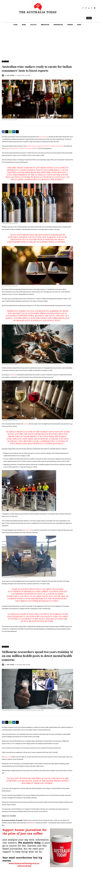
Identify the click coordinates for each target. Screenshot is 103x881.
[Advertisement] (51, 44)
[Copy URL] (17, 131)
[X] (92, 8)
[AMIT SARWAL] (3, 75)
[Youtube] (94, 8)
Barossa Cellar (28, 530)
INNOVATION (5, 61)
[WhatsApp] (10, 131)
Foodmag (26, 424)
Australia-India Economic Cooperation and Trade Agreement (21, 148)
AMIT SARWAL (10, 75)
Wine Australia (43, 136)
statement (13, 374)
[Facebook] (83, 8)
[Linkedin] (89, 8)
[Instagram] (86, 8)
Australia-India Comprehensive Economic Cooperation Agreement (45, 146)
